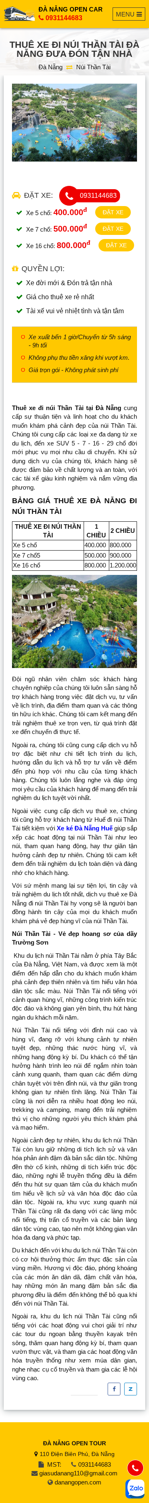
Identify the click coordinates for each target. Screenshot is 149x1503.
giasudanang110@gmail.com (78, 1473)
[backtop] (134, 600)
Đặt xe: (38, 195)
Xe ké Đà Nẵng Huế (84, 828)
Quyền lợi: (43, 269)
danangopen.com (78, 1482)
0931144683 (64, 17)
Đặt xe (113, 212)
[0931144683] (135, 1468)
